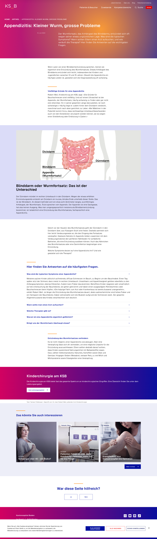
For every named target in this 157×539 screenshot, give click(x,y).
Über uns (127, 3)
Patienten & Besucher (89, 7)
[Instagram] (125, 515)
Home (7, 19)
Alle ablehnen (115, 528)
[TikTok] (139, 515)
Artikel (15, 19)
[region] (78, 528)
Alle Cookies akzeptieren (95, 528)
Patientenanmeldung (144, 3)
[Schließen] (149, 528)
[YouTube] (129, 515)
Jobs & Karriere (116, 3)
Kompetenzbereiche (122, 7)
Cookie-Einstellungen (136, 528)
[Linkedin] (134, 515)
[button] (70, 497)
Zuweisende (106, 7)
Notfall (149, 7)
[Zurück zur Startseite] (11, 6)
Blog (133, 3)
